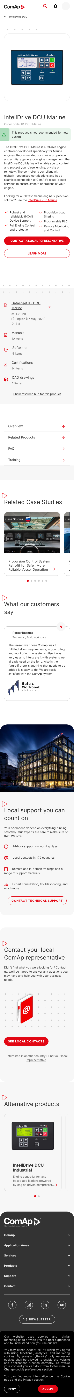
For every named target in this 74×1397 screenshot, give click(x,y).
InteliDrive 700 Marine (42, 200)
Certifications (22, 362)
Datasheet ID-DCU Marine (26, 305)
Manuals (18, 333)
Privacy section (33, 1379)
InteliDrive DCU (18, 16)
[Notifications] (55, 6)
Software (19, 348)
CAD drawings (23, 377)
